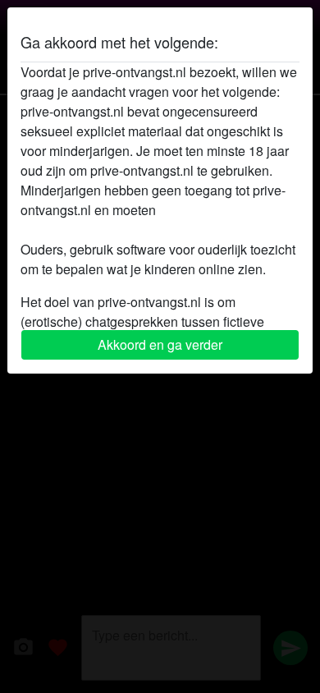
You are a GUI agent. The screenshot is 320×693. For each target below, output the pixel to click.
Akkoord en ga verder (160, 344)
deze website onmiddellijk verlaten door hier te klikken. (139, 219)
